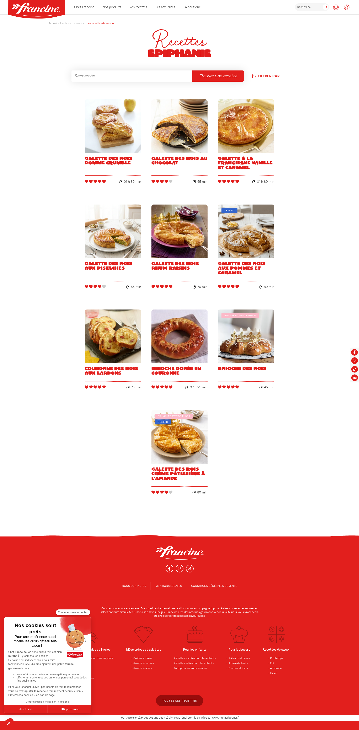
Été (272, 663)
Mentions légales (168, 585)
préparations (179, 608)
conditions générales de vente (214, 585)
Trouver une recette (218, 76)
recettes (183, 615)
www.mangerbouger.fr (226, 717)
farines (162, 608)
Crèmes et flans (238, 668)
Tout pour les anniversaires (190, 668)
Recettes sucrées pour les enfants (195, 658)
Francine (146, 608)
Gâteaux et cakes (239, 658)
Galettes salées (142, 668)
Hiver (273, 673)
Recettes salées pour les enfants (194, 663)
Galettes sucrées (143, 663)
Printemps (276, 658)
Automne (276, 668)
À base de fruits (238, 663)
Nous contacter (134, 585)
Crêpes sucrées (142, 658)
